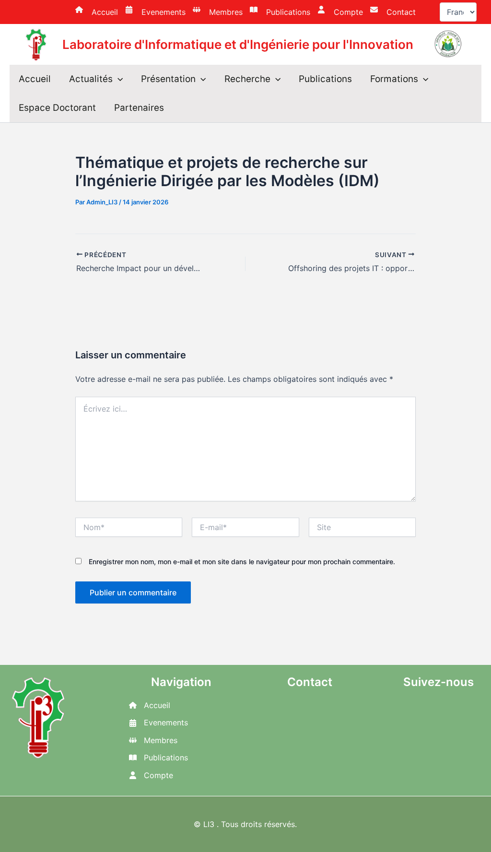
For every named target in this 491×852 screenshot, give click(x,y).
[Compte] (340, 12)
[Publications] (280, 12)
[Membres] (218, 12)
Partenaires (139, 107)
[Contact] (393, 12)
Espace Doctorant (57, 107)
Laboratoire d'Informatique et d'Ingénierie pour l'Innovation (237, 44)
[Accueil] (96, 12)
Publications (325, 78)
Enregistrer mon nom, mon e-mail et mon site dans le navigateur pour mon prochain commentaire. (242, 561)
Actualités (91, 78)
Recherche (247, 78)
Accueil (35, 78)
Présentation (168, 78)
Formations (394, 78)
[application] (118, 79)
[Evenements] (155, 12)
